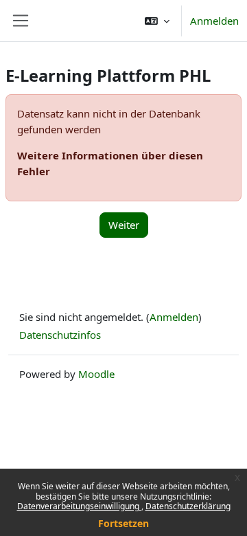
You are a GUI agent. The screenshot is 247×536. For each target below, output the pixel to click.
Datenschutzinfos (60, 335)
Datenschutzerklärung (188, 506)
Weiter (123, 225)
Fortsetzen (123, 523)
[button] (157, 20)
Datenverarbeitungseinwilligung (79, 506)
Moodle (96, 374)
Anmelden (214, 20)
